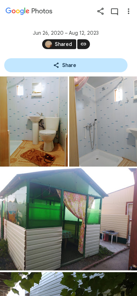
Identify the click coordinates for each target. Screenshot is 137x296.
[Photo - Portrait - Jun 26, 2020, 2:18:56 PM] (103, 121)
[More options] (129, 11)
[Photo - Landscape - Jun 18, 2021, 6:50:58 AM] (68, 219)
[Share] (100, 11)
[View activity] (114, 11)
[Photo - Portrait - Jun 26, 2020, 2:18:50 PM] (34, 121)
